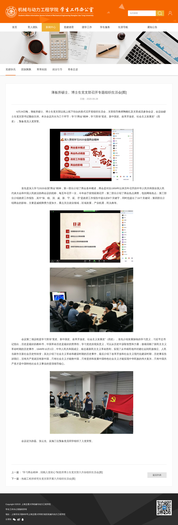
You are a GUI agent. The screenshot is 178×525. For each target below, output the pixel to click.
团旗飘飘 (26, 69)
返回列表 (157, 475)
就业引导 (57, 69)
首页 (14, 27)
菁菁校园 (42, 69)
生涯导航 (123, 27)
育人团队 (33, 27)
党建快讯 (11, 69)
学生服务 (105, 27)
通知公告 (152, 27)
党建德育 (69, 27)
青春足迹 (73, 69)
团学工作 (87, 27)
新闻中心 (51, 27)
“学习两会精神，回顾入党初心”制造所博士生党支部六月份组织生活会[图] (62, 472)
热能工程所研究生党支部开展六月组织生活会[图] (48, 478)
